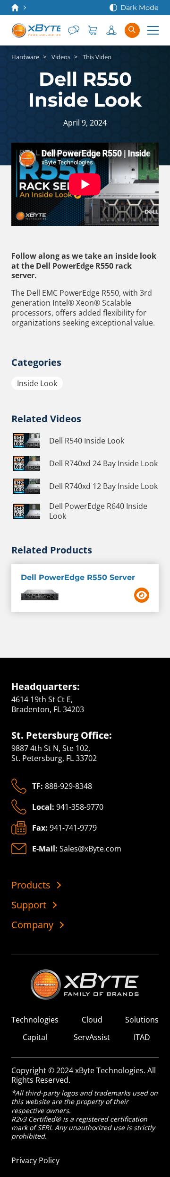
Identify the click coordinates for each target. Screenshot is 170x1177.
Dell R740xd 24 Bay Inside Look (103, 463)
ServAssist (92, 1037)
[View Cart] (92, 30)
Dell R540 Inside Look (86, 440)
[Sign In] (111, 30)
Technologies (35, 1020)
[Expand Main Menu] (153, 30)
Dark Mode (139, 7)
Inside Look (37, 383)
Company (32, 925)
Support (28, 905)
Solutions (142, 1020)
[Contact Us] (73, 30)
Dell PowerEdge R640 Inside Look (98, 511)
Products (31, 885)
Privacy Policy (35, 1160)
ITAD (142, 1037)
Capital (35, 1037)
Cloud (92, 1020)
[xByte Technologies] (35, 30)
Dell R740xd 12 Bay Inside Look (103, 486)
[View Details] (141, 595)
